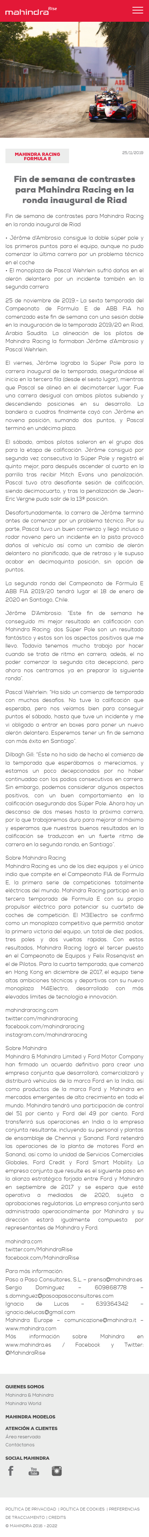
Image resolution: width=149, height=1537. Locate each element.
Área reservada (23, 1437)
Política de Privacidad (30, 1509)
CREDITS (57, 1517)
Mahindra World (23, 1403)
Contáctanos (19, 1445)
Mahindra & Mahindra (29, 1395)
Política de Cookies (82, 1509)
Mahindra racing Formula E (37, 157)
